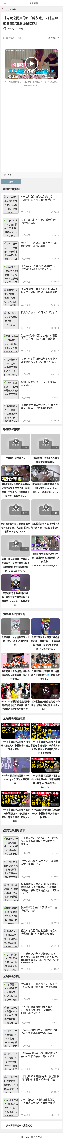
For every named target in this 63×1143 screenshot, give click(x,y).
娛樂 (14, 9)
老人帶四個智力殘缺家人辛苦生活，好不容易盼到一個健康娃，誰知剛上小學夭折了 (39, 1010)
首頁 (6, 9)
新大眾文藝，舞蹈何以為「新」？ (39, 312)
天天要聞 (33, 3)
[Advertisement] (31, 120)
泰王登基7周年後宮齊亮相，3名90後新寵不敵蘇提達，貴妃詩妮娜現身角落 (39, 841)
